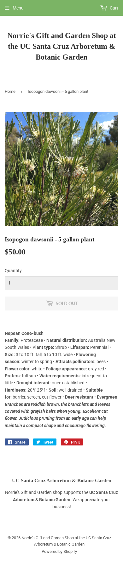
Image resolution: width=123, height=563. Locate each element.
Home (10, 91)
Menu (18, 7)
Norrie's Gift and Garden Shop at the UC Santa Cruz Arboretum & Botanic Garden (61, 46)
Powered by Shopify (59, 551)
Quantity (13, 270)
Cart (113, 7)
